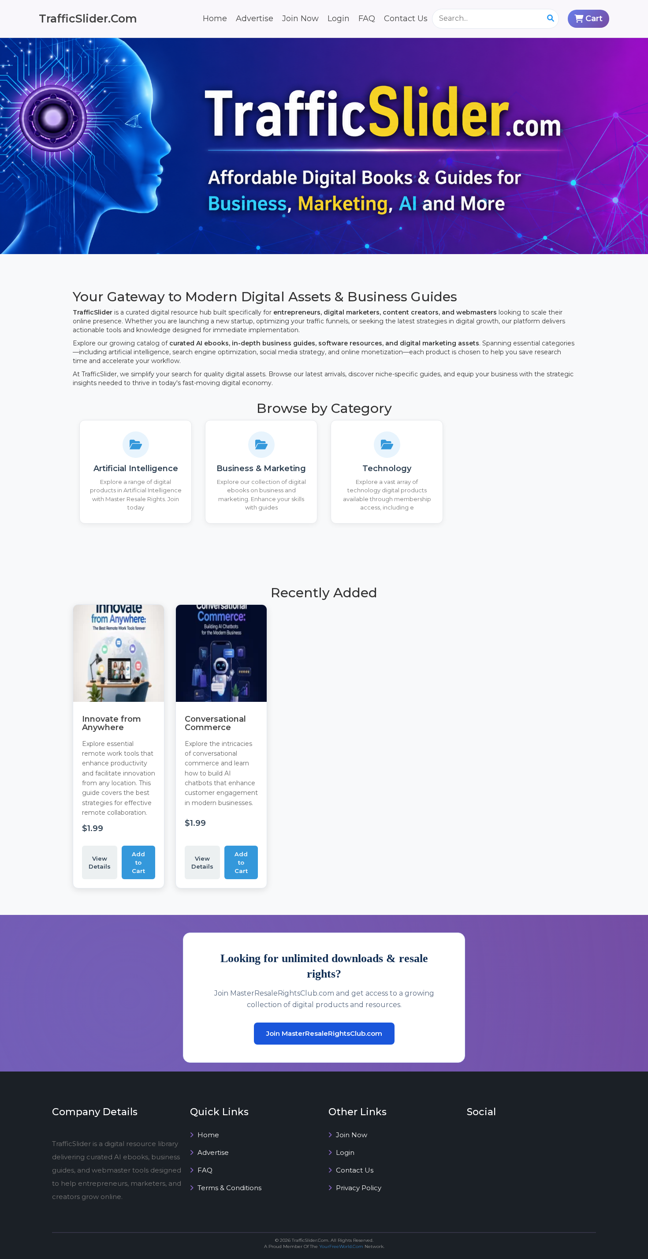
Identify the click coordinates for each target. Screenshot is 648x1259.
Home (215, 18)
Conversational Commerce (215, 723)
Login (339, 18)
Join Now (300, 18)
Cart (594, 18)
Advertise (254, 18)
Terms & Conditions (228, 1188)
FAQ (366, 18)
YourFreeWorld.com (341, 1246)
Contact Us (406, 18)
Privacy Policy (357, 1188)
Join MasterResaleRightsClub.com (324, 1033)
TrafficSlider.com (88, 18)
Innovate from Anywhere (111, 723)
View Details (100, 862)
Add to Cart (138, 862)
